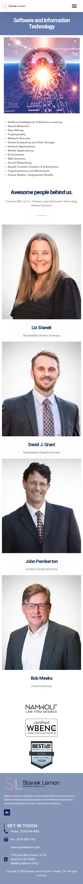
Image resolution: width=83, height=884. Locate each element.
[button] (74, 6)
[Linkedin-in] (7, 812)
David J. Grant (41, 444)
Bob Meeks (42, 678)
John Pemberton (41, 561)
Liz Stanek (41, 327)
